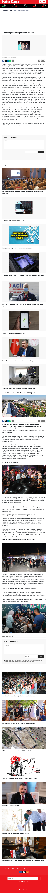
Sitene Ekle (26, 868)
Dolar (25, 4)
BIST (15, 4)
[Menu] (44, 2)
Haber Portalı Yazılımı (25, 889)
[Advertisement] (24, 22)
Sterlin (44, 4)
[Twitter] (6, 61)
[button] (39, 61)
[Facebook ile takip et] (20, 872)
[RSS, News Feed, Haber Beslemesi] (27, 872)
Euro (35, 4)
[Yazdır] (13, 61)
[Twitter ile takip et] (24, 872)
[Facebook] (3, 61)
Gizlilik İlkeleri (19, 868)
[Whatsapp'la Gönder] (10, 61)
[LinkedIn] (8, 61)
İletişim (13, 868)
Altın (4, 4)
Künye (9, 868)
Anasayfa (6, 10)
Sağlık (11, 10)
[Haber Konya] (10, 1)
